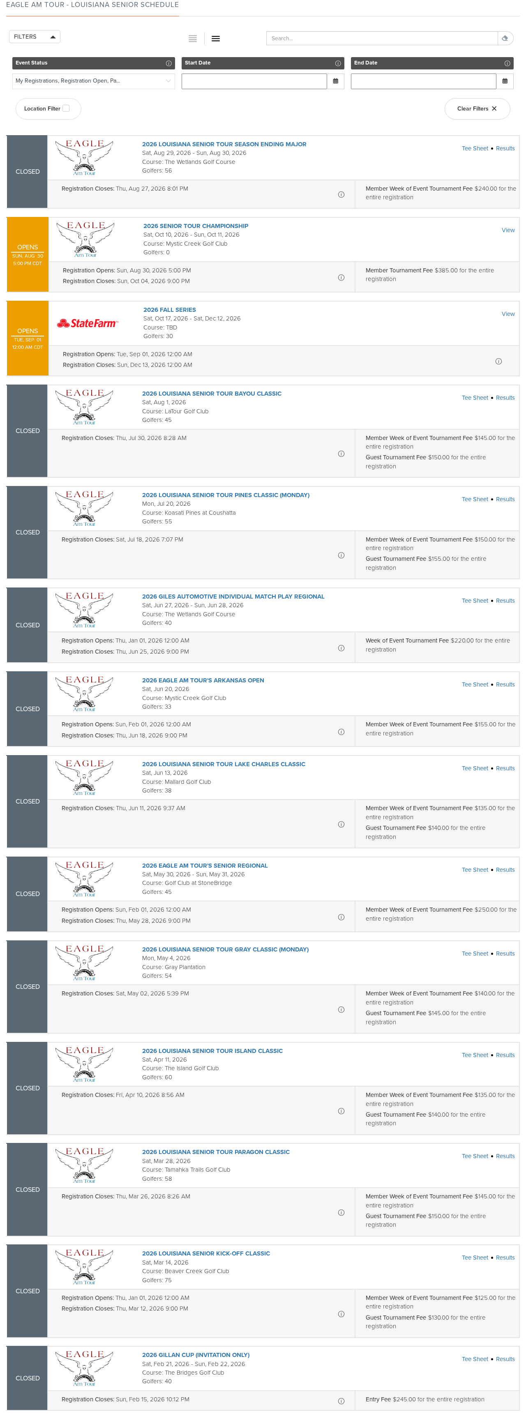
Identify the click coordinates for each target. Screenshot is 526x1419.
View (508, 230)
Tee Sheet (475, 148)
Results (505, 148)
